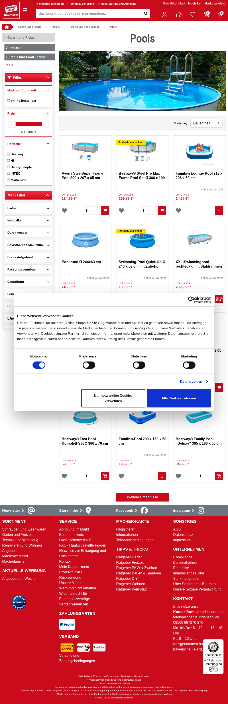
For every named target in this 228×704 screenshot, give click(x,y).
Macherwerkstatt (15, 556)
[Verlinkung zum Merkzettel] (192, 14)
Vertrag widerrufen (73, 604)
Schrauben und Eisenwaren (24, 529)
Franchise (181, 568)
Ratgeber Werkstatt (131, 589)
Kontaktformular (187, 612)
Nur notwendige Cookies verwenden (113, 398)
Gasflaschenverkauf (75, 540)
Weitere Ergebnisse (142, 497)
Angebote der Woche (19, 578)
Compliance (182, 557)
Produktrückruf (70, 572)
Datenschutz (183, 535)
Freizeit (56, 26)
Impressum (182, 540)
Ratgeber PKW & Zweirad (136, 568)
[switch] (89, 365)
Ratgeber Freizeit (130, 562)
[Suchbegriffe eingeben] (146, 13)
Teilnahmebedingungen (135, 540)
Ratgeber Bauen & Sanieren (138, 573)
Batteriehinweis (71, 535)
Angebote (10, 551)
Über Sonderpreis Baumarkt (195, 584)
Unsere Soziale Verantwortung (197, 589)
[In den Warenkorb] (105, 210)
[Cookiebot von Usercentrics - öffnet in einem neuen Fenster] (191, 299)
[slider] (12, 124)
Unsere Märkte (70, 583)
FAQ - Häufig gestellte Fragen (82, 545)
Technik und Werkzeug (20, 540)
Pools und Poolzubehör (85, 26)
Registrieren (126, 529)
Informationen (127, 535)
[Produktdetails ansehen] (219, 210)
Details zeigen (191, 381)
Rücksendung (70, 577)
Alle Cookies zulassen (179, 398)
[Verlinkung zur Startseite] (6, 27)
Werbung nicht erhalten (77, 588)
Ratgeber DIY (127, 578)
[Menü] (221, 642)
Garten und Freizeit (29, 26)
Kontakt (65, 561)
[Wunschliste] (64, 210)
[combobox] (93, 13)
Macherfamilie (13, 561)
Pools (113, 26)
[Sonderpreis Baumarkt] (11, 10)
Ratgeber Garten (129, 557)
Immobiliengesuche (188, 573)
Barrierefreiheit (185, 562)
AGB (177, 529)
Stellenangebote (186, 578)
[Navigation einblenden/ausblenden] (25, 10)
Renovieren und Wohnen (22, 545)
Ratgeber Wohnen (130, 584)
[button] (164, 14)
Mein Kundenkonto (74, 567)
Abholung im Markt (74, 529)
